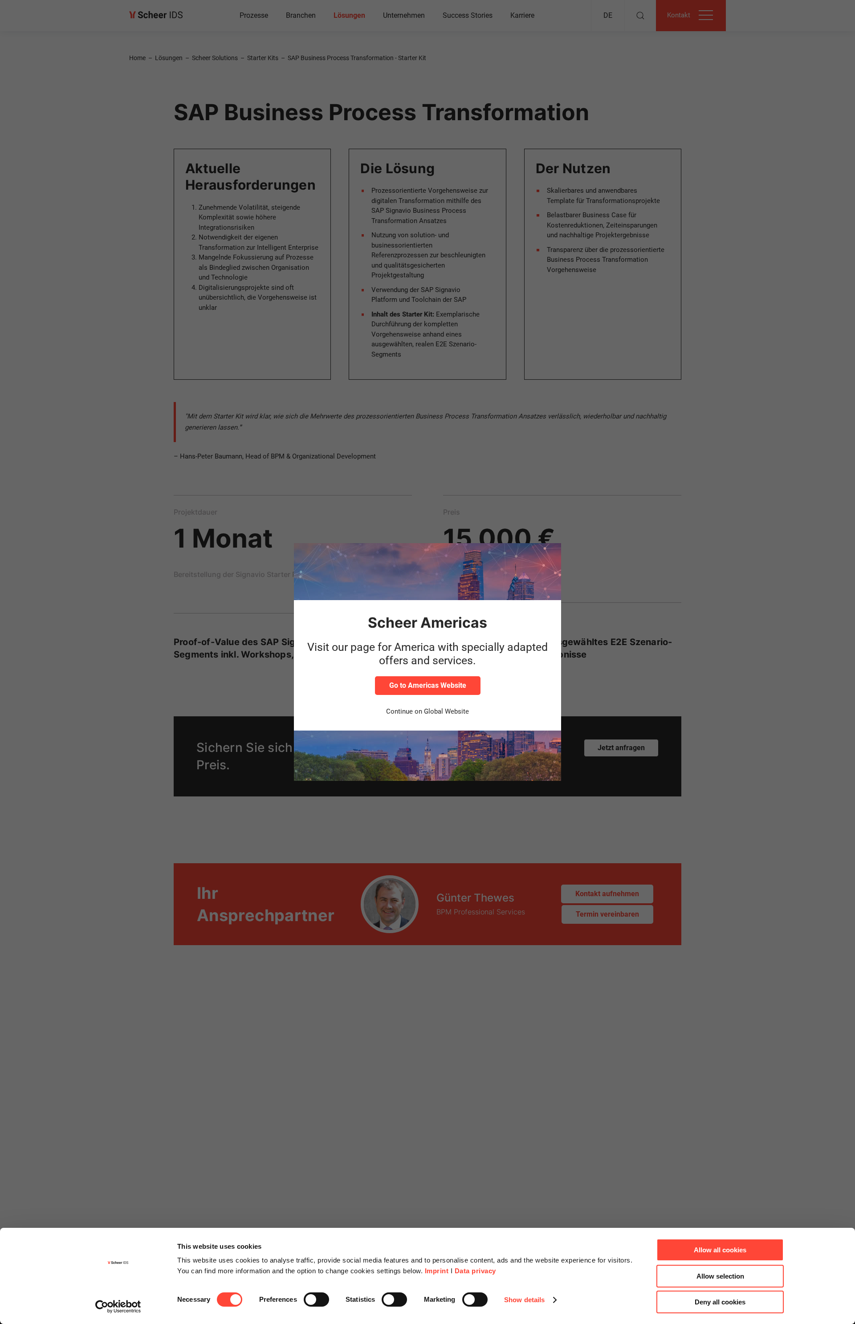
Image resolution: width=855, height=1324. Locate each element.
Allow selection (720, 1276)
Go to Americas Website (427, 685)
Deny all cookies (720, 1302)
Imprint (437, 1271)
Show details (524, 1300)
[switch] (316, 1299)
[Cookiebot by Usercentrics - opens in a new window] (118, 1306)
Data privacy (475, 1271)
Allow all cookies (720, 1250)
